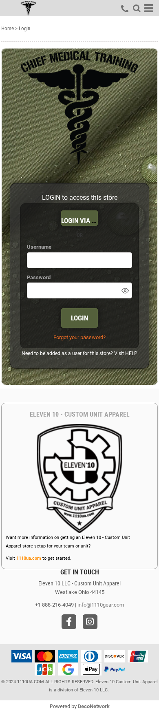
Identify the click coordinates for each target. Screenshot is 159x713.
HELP (131, 353)
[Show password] (125, 290)
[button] (136, 8)
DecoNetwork (94, 706)
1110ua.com (28, 558)
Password (39, 277)
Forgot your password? (79, 337)
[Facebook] (69, 621)
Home (7, 28)
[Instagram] (90, 621)
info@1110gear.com (100, 605)
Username (39, 247)
